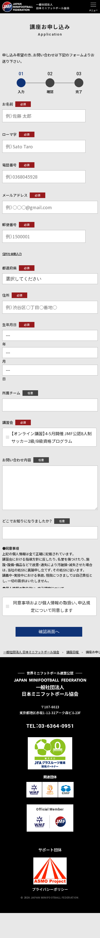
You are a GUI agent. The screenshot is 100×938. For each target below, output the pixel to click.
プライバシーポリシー (50, 889)
